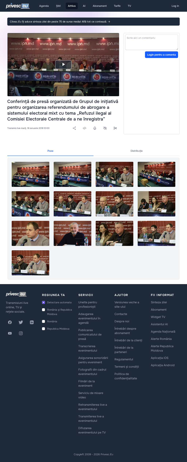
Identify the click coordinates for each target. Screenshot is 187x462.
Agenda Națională (163, 331)
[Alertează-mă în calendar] (95, 128)
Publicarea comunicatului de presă (90, 334)
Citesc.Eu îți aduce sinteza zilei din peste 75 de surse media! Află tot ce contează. (60, 21)
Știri (58, 5)
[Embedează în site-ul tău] (85, 128)
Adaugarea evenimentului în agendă (89, 318)
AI (84, 5)
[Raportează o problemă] (105, 128)
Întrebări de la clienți (128, 340)
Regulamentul (124, 359)
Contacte (121, 314)
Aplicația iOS (159, 358)
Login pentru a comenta (161, 54)
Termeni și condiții (127, 367)
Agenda (44, 5)
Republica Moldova (58, 328)
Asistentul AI (159, 324)
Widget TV (158, 317)
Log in (175, 5)
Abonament (100, 5)
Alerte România (161, 339)
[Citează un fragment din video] (115, 128)
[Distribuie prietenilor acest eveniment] (74, 128)
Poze (50, 150)
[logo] (16, 294)
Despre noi (122, 321)
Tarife (117, 5)
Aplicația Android (163, 365)
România (52, 321)
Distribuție (137, 150)
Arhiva (72, 5)
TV (129, 5)
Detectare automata (59, 302)
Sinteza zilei (159, 302)
